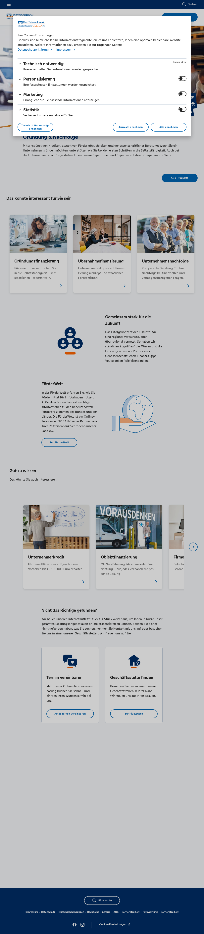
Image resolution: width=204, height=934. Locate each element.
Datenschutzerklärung (33, 49)
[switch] (182, 78)
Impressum (64, 49)
